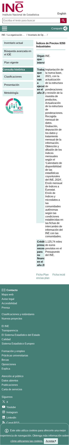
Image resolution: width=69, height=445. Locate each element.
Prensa (6, 307)
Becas (5, 359)
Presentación (11, 84)
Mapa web (7, 294)
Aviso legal (8, 299)
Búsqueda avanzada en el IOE (17, 53)
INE (3, 35)
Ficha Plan (42, 274)
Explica (6, 368)
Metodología (11, 93)
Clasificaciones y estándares (18, 314)
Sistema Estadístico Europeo (18, 343)
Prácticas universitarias (15, 355)
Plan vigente (11, 62)
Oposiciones (9, 364)
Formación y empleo (13, 351)
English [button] (61, 13)
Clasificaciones (13, 76)
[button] (58, 28)
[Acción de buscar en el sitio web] (63, 20)
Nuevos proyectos (12, 318)
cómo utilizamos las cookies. (26, 441)
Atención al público (12, 376)
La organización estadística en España (25, 35)
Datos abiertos (10, 380)
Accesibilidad (9, 303)
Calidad (6, 339)
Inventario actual (13, 43)
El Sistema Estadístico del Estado (21, 335)
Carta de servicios (12, 389)
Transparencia (10, 330)
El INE (5, 326)
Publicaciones (10, 385)
